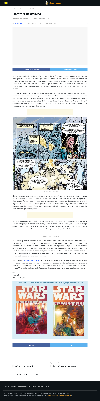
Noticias (13, 386)
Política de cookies (52, 396)
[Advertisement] (50, 112)
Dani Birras (18, 23)
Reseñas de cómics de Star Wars (26, 9)
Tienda (34, 386)
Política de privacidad (65, 396)
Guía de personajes (24, 386)
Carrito (48, 386)
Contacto (40, 386)
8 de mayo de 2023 (30, 23)
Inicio (13, 9)
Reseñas (6, 386)
